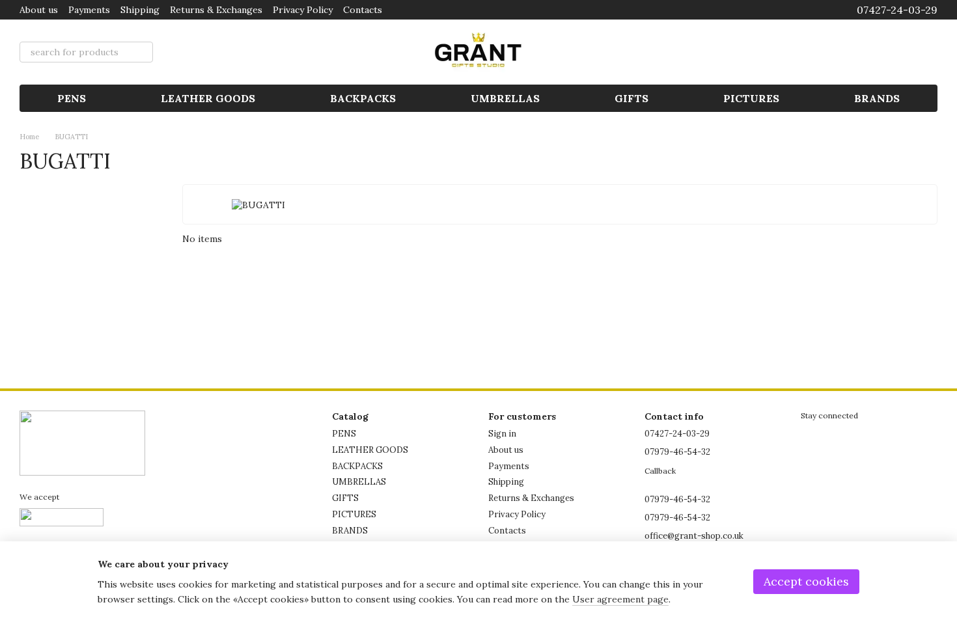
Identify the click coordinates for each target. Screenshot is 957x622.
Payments (89, 10)
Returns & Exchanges (216, 10)
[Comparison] (825, 52)
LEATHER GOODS (208, 98)
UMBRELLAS (505, 98)
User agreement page (620, 599)
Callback (660, 471)
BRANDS (877, 98)
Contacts (362, 10)
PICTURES (751, 98)
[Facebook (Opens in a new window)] (789, 10)
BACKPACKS (363, 98)
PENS (71, 98)
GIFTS (631, 98)
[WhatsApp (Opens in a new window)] (820, 10)
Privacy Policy (303, 10)
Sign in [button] (502, 433)
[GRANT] (82, 442)
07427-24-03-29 (897, 10)
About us (39, 10)
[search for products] (142, 52)
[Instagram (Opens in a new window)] (804, 10)
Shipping (140, 10)
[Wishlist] (859, 52)
